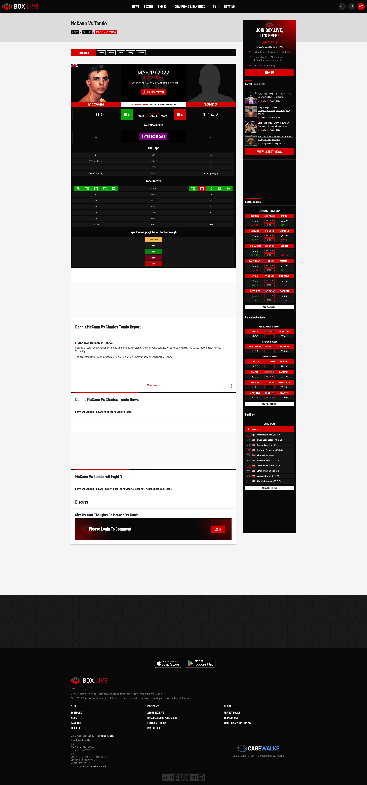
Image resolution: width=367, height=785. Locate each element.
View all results (269, 307)
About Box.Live (155, 712)
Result (101, 52)
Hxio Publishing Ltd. (104, 735)
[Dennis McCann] (96, 82)
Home (75, 32)
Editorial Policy (156, 723)
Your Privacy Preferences (238, 723)
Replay (130, 52)
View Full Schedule (269, 404)
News (135, 6)
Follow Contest (155, 92)
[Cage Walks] (258, 748)
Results (87, 32)
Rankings (76, 723)
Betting (229, 6)
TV (214, 6)
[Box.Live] (20, 6)
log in (217, 529)
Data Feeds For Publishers (162, 717)
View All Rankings (269, 488)
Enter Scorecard (153, 136)
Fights (162, 6)
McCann (96, 104)
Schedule (76, 712)
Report (111, 52)
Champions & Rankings (190, 6)
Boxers (148, 6)
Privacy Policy (232, 712)
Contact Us (153, 728)
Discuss (141, 52)
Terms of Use (231, 717)
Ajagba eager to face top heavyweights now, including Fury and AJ (274, 110)
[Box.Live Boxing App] (168, 663)
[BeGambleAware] (183, 777)
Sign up (269, 72)
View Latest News (269, 151)
